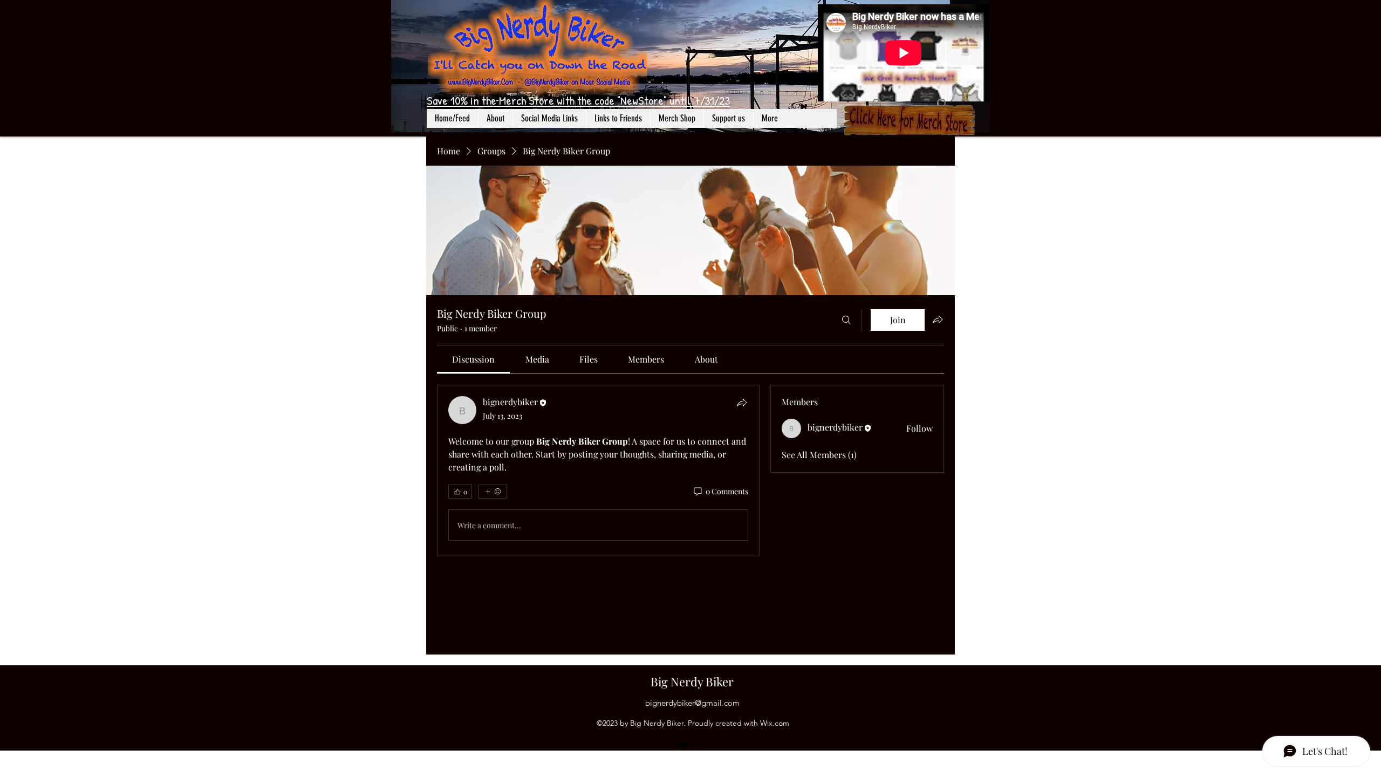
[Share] (741, 402)
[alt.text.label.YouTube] (682, 745)
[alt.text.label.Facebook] (698, 745)
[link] (473, 359)
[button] (549, 118)
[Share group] (937, 319)
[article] (598, 470)
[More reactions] (492, 492)
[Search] (846, 320)
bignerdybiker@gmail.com (692, 703)
